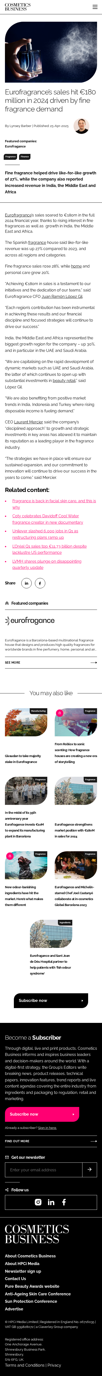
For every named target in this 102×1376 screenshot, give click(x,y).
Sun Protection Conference (31, 1301)
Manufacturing (38, 711)
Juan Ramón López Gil (62, 296)
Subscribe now (33, 1000)
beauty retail (64, 380)
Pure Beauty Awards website (32, 1286)
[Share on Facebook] (40, 583)
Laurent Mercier (28, 422)
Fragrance (10, 156)
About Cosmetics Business (30, 1256)
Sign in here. (47, 1128)
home (76, 266)
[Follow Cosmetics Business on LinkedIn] (51, 1203)
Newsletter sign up (23, 1271)
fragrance (37, 242)
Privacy (54, 1365)
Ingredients (65, 922)
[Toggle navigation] (95, 7)
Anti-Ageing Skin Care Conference (38, 1294)
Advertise (14, 1309)
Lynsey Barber (20, 126)
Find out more (17, 1141)
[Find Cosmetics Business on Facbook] (64, 1203)
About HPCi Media (22, 1263)
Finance (25, 156)
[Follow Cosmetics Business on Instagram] (38, 1203)
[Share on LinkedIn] (26, 583)
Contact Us (15, 1278)
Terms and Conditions (25, 1365)
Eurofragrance (18, 215)
